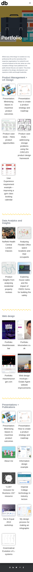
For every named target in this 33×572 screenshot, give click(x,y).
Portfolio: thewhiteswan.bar (8, 345)
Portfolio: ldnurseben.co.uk (24, 345)
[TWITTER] (16, 568)
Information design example (24, 464)
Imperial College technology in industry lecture (24, 493)
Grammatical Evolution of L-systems (8, 551)
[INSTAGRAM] (9, 568)
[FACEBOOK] (23, 568)
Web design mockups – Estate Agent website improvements (24, 381)
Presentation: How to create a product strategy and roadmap (24, 104)
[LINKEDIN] (13, 568)
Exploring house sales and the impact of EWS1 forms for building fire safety (24, 286)
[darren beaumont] (5, 3)
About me (8, 461)
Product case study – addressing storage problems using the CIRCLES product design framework (24, 146)
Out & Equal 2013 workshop (8, 522)
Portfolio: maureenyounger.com (9, 378)
